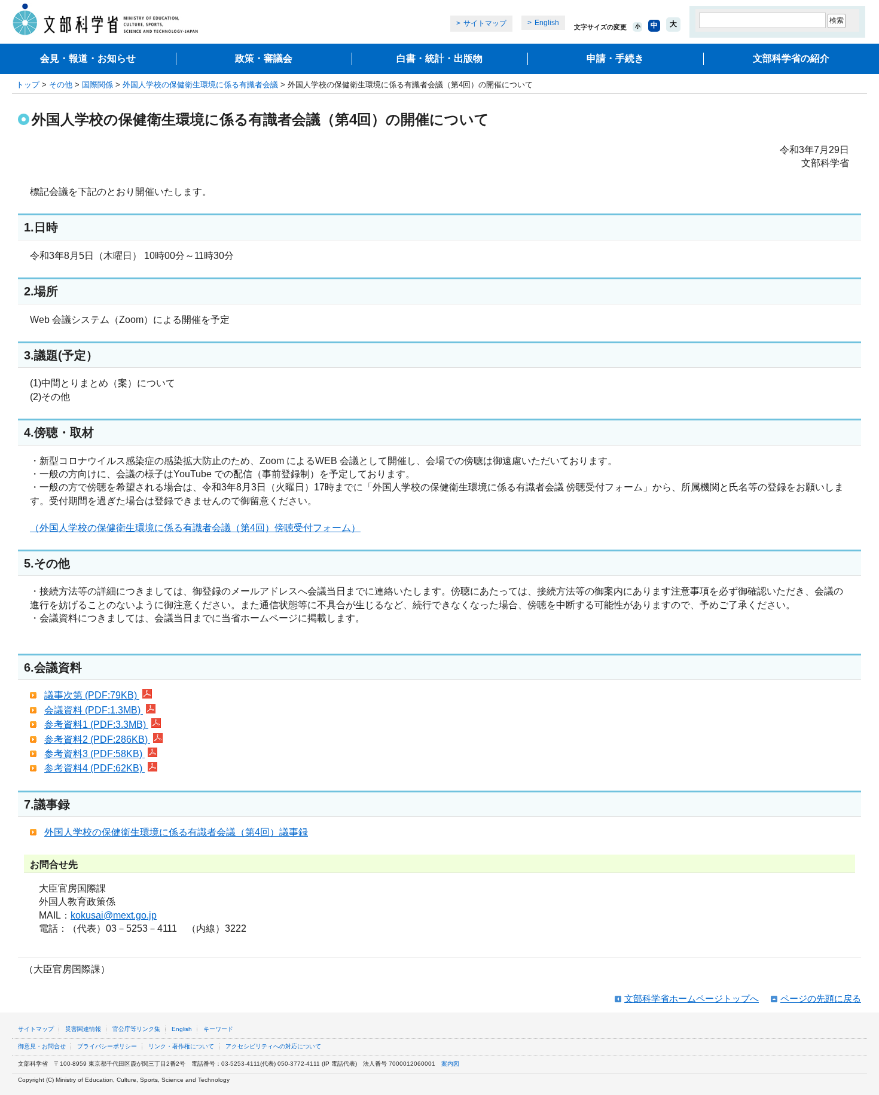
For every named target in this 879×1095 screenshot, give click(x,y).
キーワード (218, 1029)
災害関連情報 (83, 1029)
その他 (60, 84)
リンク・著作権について (181, 1046)
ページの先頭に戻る (820, 998)
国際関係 (97, 84)
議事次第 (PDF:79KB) (91, 695)
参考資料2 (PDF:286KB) (97, 739)
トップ (27, 84)
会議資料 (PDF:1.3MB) (93, 710)
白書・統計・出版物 (439, 58)
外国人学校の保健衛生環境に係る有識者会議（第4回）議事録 (176, 832)
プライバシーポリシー (107, 1046)
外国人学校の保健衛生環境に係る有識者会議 (200, 84)
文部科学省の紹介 (791, 58)
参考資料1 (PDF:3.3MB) (96, 724)
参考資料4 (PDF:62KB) (94, 768)
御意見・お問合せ (42, 1046)
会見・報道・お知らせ (88, 58)
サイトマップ (484, 23)
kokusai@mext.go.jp (114, 915)
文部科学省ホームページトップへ (691, 998)
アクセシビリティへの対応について (273, 1046)
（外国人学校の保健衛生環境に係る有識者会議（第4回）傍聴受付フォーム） (195, 528)
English (547, 23)
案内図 (450, 1063)
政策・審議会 (263, 58)
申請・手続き (615, 58)
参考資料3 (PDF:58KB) (94, 754)
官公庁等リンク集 (136, 1029)
